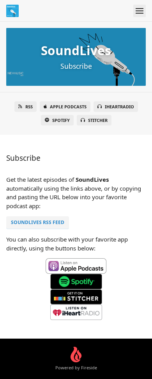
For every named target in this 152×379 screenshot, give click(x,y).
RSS (29, 107)
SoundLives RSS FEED (37, 222)
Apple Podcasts (68, 107)
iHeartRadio (119, 107)
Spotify (61, 120)
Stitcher (98, 120)
